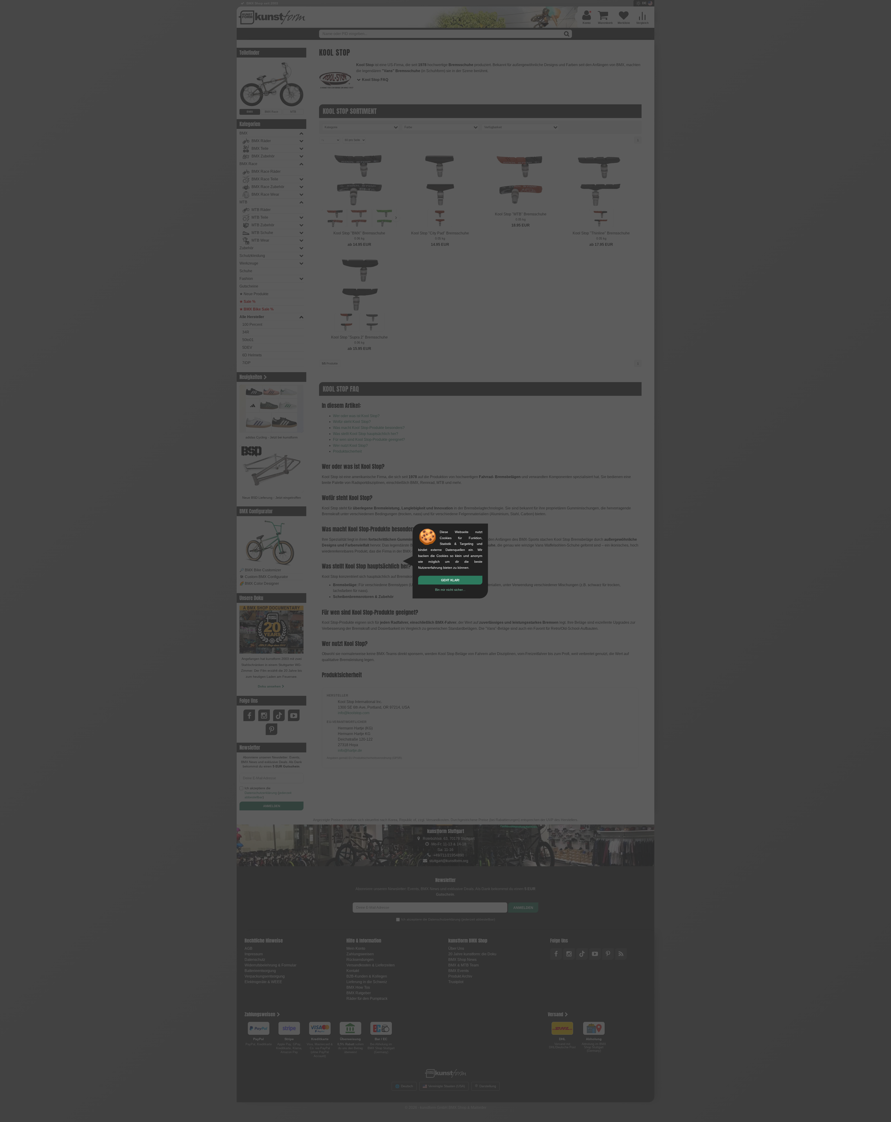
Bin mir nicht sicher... (450, 589)
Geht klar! (450, 580)
